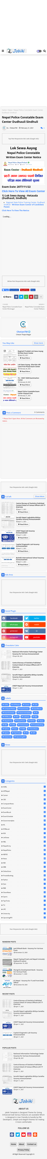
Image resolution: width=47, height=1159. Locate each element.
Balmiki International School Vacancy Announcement (30, 559)
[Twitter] (21, 297)
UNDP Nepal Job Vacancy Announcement (25, 532)
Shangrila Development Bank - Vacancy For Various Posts (28, 971)
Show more (38, 343)
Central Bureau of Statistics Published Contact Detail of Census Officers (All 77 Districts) (30, 505)
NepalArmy (8, 721)
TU (27, 733)
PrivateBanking (38, 725)
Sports (6, 733)
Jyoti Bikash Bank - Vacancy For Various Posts (28, 949)
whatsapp (14, 624)
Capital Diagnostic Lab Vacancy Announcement (27, 545)
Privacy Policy (23, 1150)
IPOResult (7, 717)
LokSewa (26, 717)
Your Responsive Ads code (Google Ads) (23, 487)
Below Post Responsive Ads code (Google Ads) (23, 281)
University (7, 737)
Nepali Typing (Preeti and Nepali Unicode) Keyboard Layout (29, 960)
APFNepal (16, 705)
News (10, 110)
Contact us (31, 1144)
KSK (17, 717)
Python (6, 729)
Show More (39, 496)
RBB (23, 729)
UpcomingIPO (20, 737)
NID (5, 725)
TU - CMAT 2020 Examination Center (28, 379)
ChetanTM (22, 331)
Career (27, 705)
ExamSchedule (9, 713)
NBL (35, 717)
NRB (13, 725)
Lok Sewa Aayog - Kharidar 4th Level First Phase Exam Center (29, 365)
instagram (14, 637)
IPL (37, 713)
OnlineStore (24, 725)
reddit (36, 624)
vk (36, 631)
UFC (34, 733)
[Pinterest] (31, 297)
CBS (36, 705)
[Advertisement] (23, 24)
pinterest (13, 631)
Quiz (15, 729)
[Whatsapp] (26, 297)
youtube (36, 637)
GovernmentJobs (25, 713)
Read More (26, 358)
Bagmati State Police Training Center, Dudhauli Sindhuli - (24, 204)
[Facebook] (16, 297)
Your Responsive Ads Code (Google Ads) (23, 592)
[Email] (36, 297)
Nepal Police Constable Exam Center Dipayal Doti (28, 392)
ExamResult (37, 709)
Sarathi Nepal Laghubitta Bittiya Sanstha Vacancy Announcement (28, 518)
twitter (36, 618)
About (21, 1144)
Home (4, 110)
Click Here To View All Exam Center (23, 191)
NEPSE (32, 721)
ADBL (6, 705)
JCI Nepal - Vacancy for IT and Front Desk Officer (28, 982)
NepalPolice (25, 290)
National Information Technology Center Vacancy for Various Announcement (27, 653)
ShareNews (34, 729)
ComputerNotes (9, 709)
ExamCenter (14, 290)
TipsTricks (17, 733)
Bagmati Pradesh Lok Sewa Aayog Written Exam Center (30, 352)
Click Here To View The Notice (15, 210)
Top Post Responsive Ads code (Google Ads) (23, 139)
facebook (13, 618)
